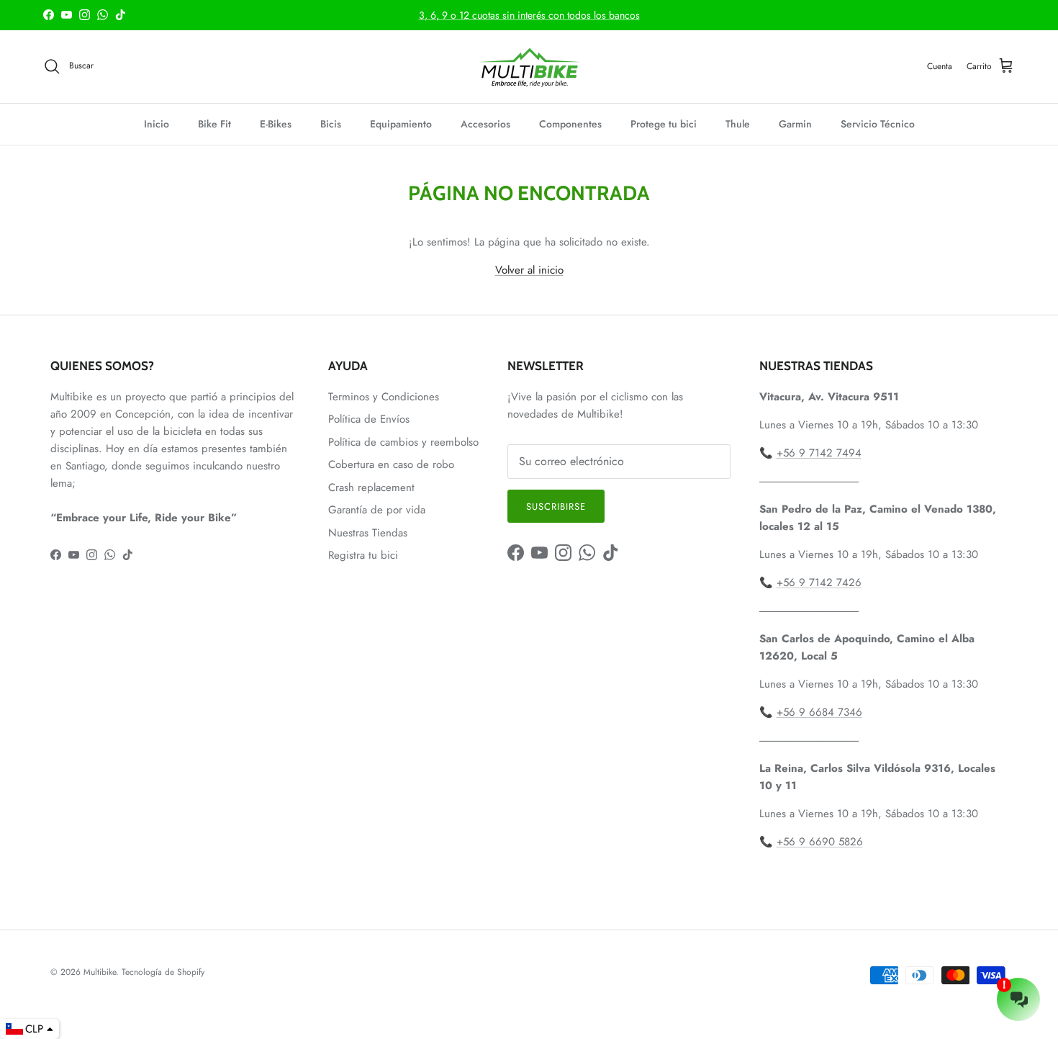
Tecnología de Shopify (163, 972)
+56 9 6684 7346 (819, 712)
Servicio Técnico (878, 124)
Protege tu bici (663, 124)
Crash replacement (371, 487)
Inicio (156, 124)
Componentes (570, 124)
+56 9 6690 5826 (820, 842)
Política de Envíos (369, 419)
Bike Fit (214, 124)
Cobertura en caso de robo (391, 464)
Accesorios (485, 124)
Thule (737, 124)
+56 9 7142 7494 (819, 453)
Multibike (99, 972)
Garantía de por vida (376, 510)
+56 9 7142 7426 (819, 582)
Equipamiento (401, 124)
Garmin (795, 124)
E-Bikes (275, 124)
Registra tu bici (363, 555)
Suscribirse (556, 506)
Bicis (330, 124)
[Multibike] (529, 67)
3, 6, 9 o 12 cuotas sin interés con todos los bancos (529, 15)
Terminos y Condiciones (383, 397)
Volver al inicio (529, 270)
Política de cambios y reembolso (403, 442)
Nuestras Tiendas (367, 533)
